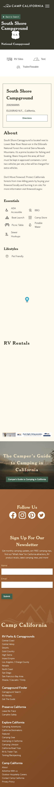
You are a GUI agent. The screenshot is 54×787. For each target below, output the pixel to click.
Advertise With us (10, 770)
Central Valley (8, 644)
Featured (6, 733)
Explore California (13, 722)
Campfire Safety (9, 714)
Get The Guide (8, 699)
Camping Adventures (11, 726)
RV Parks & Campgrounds (18, 636)
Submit (6, 596)
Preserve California (14, 707)
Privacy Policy (8, 781)
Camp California (12, 763)
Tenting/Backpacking (11, 755)
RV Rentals (7, 695)
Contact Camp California (13, 778)
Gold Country (8, 651)
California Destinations (12, 730)
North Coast (7, 669)
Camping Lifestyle (10, 744)
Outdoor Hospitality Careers (14, 774)
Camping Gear (8, 737)
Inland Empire (8, 658)
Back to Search (12, 16)
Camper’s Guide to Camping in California (27, 479)
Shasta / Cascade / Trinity (13, 679)
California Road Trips (11, 748)
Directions (27, 118)
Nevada (5, 665)
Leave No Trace (9, 711)
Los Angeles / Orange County (15, 662)
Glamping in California (12, 740)
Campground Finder (14, 687)
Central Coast (8, 640)
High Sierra (7, 654)
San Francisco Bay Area (12, 676)
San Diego (6, 672)
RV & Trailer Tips (9, 751)
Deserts (5, 647)
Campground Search (11, 691)
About (4, 767)
